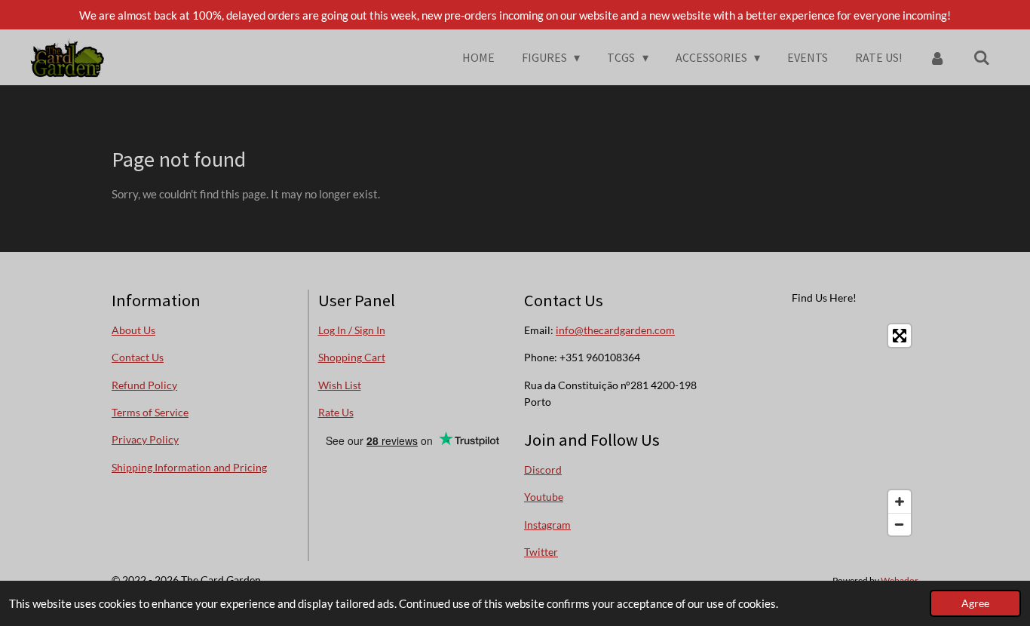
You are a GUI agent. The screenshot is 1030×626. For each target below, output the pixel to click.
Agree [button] (975, 603)
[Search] (982, 57)
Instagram (547, 524)
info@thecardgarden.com (615, 330)
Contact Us (138, 357)
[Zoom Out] (899, 524)
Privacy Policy (145, 439)
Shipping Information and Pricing (189, 467)
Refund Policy (144, 385)
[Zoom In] (899, 501)
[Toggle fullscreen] (899, 335)
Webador (899, 580)
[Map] (825, 430)
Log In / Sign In (351, 330)
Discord (543, 469)
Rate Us (336, 412)
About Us (133, 330)
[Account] (937, 57)
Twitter (541, 551)
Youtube (543, 496)
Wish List (339, 385)
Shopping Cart (351, 357)
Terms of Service (150, 412)
